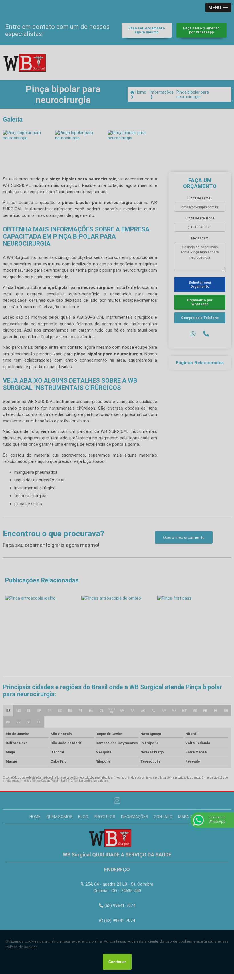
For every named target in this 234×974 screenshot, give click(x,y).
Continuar (117, 962)
